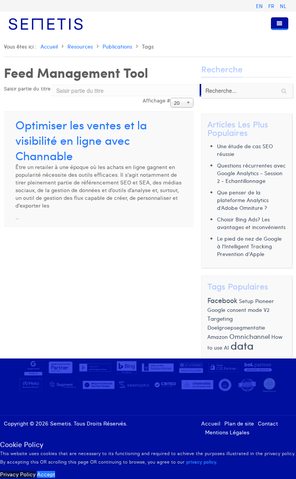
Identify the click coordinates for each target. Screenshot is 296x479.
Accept (46, 474)
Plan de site (239, 423)
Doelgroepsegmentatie (236, 327)
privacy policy (201, 462)
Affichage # (156, 100)
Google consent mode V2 (238, 309)
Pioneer (264, 301)
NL (283, 6)
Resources (80, 46)
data (242, 345)
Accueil (49, 46)
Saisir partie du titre (28, 88)
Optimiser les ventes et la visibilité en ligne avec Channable (81, 140)
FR (272, 6)
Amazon (217, 336)
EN (260, 6)
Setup (246, 301)
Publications (117, 46)
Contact (268, 423)
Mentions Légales (227, 432)
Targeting (220, 318)
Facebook (222, 300)
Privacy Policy (17, 474)
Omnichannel (249, 336)
